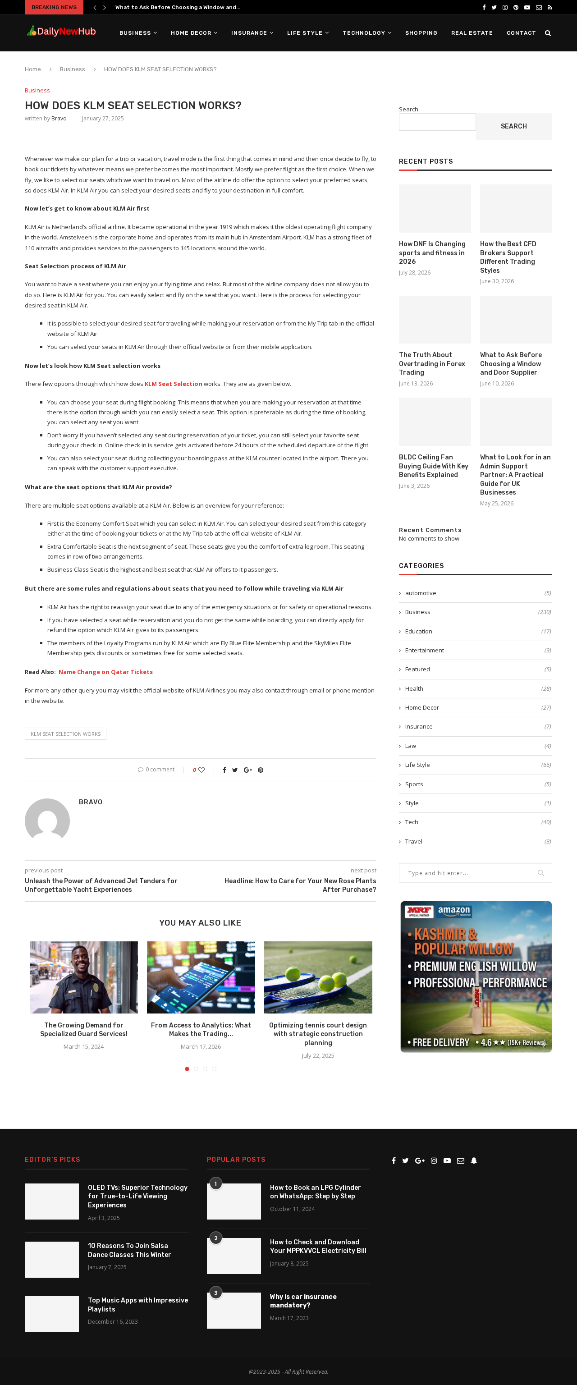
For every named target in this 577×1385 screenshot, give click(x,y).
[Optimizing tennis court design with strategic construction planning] (318, 977)
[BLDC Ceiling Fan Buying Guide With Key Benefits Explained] (435, 422)
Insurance (249, 33)
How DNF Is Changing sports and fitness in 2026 (432, 253)
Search (408, 109)
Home (33, 69)
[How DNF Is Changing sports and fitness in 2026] (435, 208)
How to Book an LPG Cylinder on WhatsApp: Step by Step (315, 1192)
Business (135, 33)
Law (478, 746)
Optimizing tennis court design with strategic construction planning (318, 1034)
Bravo (59, 118)
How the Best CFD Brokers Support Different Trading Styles (508, 257)
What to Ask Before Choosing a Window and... (177, 7)
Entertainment (478, 650)
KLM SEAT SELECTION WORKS (66, 733)
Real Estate (472, 33)
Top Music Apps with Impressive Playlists (138, 1305)
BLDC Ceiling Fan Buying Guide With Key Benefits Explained (433, 466)
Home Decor (191, 33)
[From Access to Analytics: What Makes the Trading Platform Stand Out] (201, 977)
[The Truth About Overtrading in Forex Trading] (435, 320)
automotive (478, 593)
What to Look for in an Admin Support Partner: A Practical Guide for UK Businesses (515, 475)
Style (478, 803)
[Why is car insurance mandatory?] (234, 1311)
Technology (364, 33)
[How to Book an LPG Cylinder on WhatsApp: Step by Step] (234, 1201)
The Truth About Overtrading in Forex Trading (432, 363)
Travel (478, 841)
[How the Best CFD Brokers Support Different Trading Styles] (516, 208)
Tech (478, 822)
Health (478, 688)
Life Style (305, 33)
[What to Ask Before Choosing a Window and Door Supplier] (516, 320)
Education (478, 631)
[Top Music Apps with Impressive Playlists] (52, 1314)
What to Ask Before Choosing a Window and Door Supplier (511, 363)
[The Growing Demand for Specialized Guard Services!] (84, 977)
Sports (478, 784)
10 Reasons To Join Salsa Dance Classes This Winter (129, 1250)
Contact (521, 33)
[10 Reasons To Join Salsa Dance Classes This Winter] (52, 1260)
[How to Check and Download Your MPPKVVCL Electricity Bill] (234, 1256)
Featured (478, 669)
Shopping (421, 33)
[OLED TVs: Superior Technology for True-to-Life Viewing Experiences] (52, 1201)
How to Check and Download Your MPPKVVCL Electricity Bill (318, 1246)
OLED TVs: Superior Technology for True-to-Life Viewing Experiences (138, 1196)
